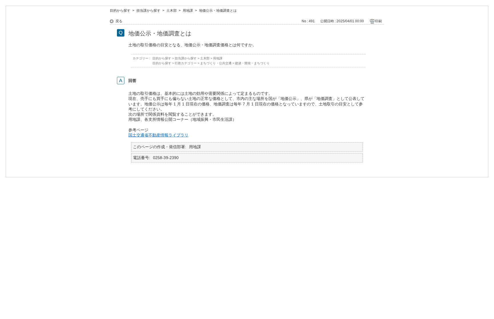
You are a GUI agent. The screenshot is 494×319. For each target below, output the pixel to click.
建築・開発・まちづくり (252, 63)
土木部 (171, 11)
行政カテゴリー (186, 63)
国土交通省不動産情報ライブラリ (158, 135)
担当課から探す (148, 11)
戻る (118, 21)
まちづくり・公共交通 (216, 63)
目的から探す (120, 11)
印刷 (378, 21)
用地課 (188, 11)
